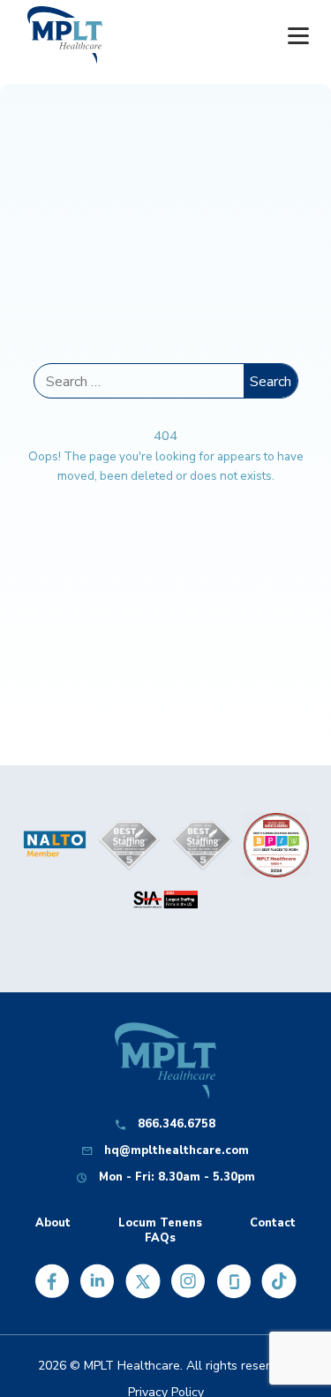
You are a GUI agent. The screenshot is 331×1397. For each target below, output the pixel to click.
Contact (273, 1223)
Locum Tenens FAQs (160, 1231)
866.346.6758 (176, 1124)
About (53, 1223)
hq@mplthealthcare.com (176, 1150)
